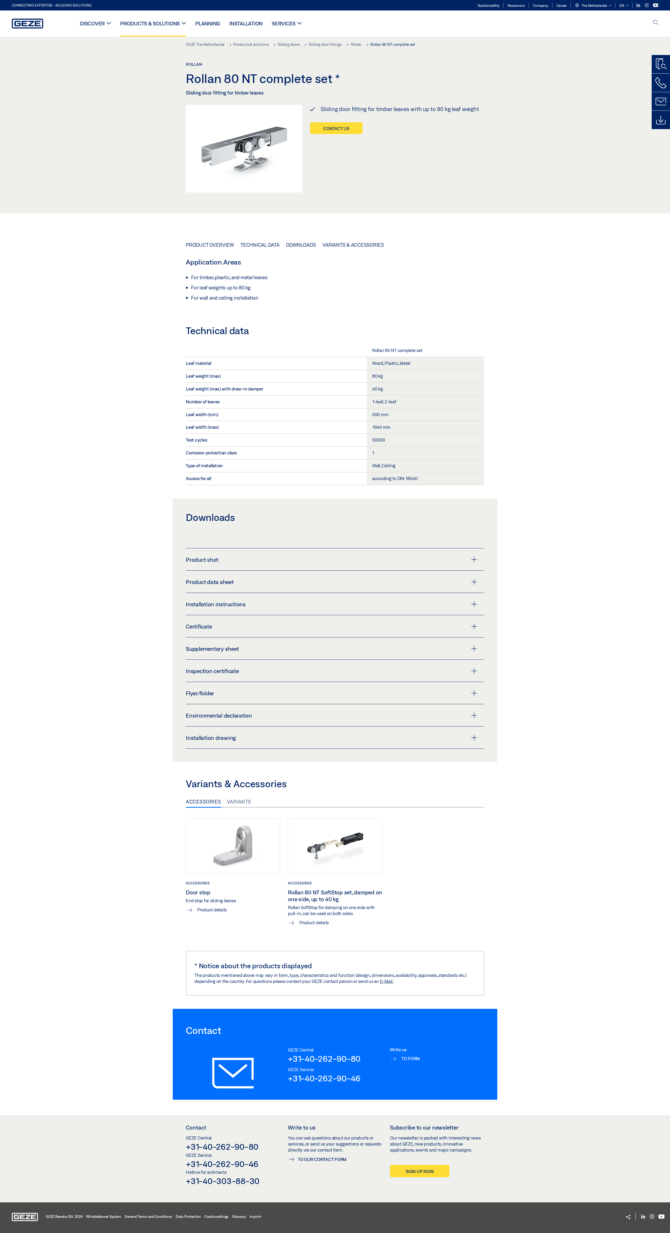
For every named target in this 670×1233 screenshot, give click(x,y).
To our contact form (322, 1159)
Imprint (255, 1216)
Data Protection (188, 1216)
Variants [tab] (239, 802)
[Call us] (661, 83)
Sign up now (420, 1171)
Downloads (301, 245)
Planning (207, 23)
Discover (92, 23)
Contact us (336, 128)
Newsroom (516, 5)
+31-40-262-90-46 (324, 1078)
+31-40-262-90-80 (324, 1058)
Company (540, 5)
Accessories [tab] (203, 802)
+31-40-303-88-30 (222, 1181)
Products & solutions (150, 23)
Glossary (239, 1216)
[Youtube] (655, 5)
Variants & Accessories (353, 245)
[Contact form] (661, 101)
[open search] (656, 23)
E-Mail (387, 981)
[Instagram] (647, 5)
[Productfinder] (661, 64)
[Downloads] (661, 120)
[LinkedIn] (638, 5)
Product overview (210, 245)
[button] (593, 6)
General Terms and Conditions (148, 1216)
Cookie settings (216, 1216)
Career (561, 5)
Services (283, 23)
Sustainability (489, 5)
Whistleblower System (103, 1216)
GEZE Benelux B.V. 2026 (64, 1216)
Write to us (302, 1127)
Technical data (260, 245)
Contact (196, 1127)
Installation (246, 23)
